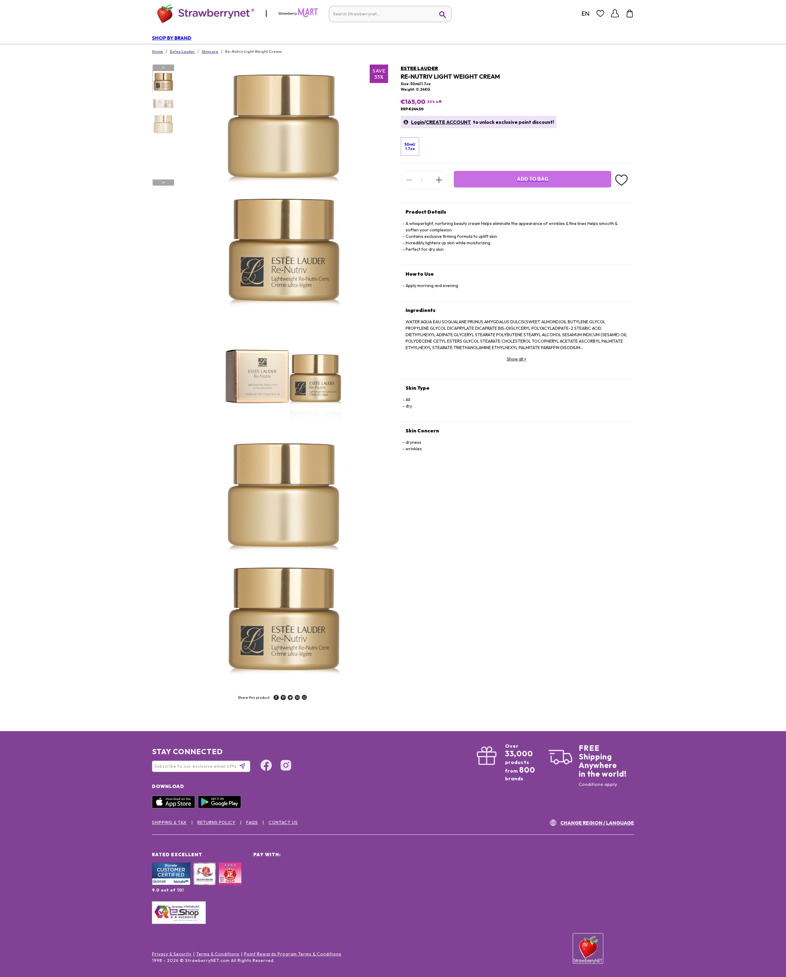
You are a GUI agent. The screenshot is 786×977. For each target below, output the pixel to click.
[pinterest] (283, 698)
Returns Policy (216, 822)
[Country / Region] (585, 13)
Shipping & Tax (169, 822)
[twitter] (290, 698)
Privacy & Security (172, 954)
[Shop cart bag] (629, 13)
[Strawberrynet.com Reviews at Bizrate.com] (171, 883)
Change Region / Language (597, 823)
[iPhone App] (175, 807)
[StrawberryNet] (203, 13)
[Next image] (163, 182)
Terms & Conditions (217, 954)
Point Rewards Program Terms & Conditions (292, 954)
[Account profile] (615, 13)
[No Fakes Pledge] (230, 880)
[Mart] (298, 16)
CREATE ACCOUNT (448, 122)
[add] (439, 179)
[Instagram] (286, 766)
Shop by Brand (171, 38)
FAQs (252, 822)
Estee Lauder (419, 68)
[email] (297, 698)
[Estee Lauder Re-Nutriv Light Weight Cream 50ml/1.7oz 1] (163, 81)
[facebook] (276, 698)
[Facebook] (266, 766)
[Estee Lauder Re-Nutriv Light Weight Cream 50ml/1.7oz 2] (163, 102)
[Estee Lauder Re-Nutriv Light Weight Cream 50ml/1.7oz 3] (163, 123)
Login (417, 122)
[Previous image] (163, 68)
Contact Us (283, 822)
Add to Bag (532, 179)
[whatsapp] (304, 698)
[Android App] (221, 807)
